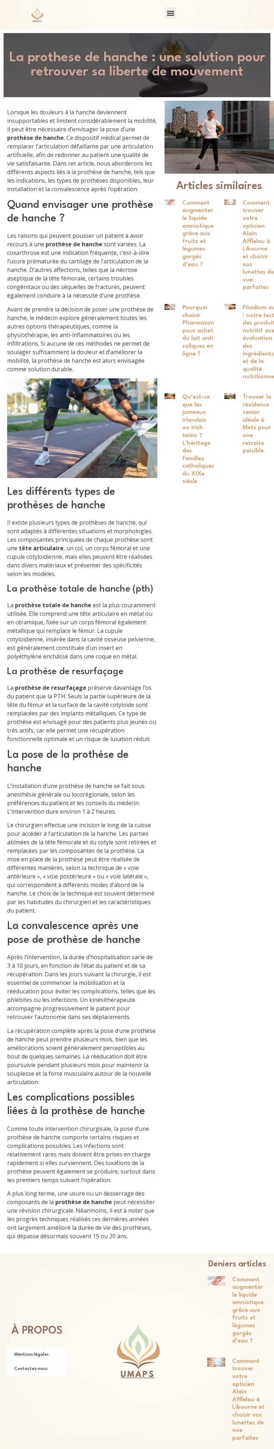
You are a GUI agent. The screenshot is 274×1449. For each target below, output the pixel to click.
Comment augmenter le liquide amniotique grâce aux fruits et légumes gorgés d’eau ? (198, 234)
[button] (170, 13)
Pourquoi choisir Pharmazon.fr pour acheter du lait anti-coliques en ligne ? (201, 331)
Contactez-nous (30, 1369)
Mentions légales (31, 1355)
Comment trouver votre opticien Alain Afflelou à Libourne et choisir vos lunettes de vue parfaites (248, 1399)
